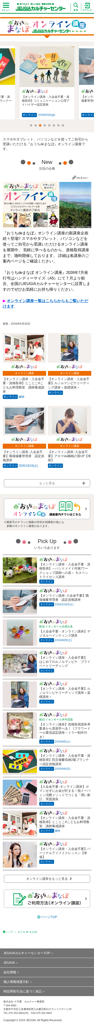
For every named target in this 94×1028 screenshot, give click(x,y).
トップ (9, 931)
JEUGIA (9, 962)
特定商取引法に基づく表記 (22, 991)
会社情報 (9, 972)
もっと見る (47, 483)
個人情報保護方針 (16, 982)
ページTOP (49, 917)
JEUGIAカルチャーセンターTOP (26, 953)
